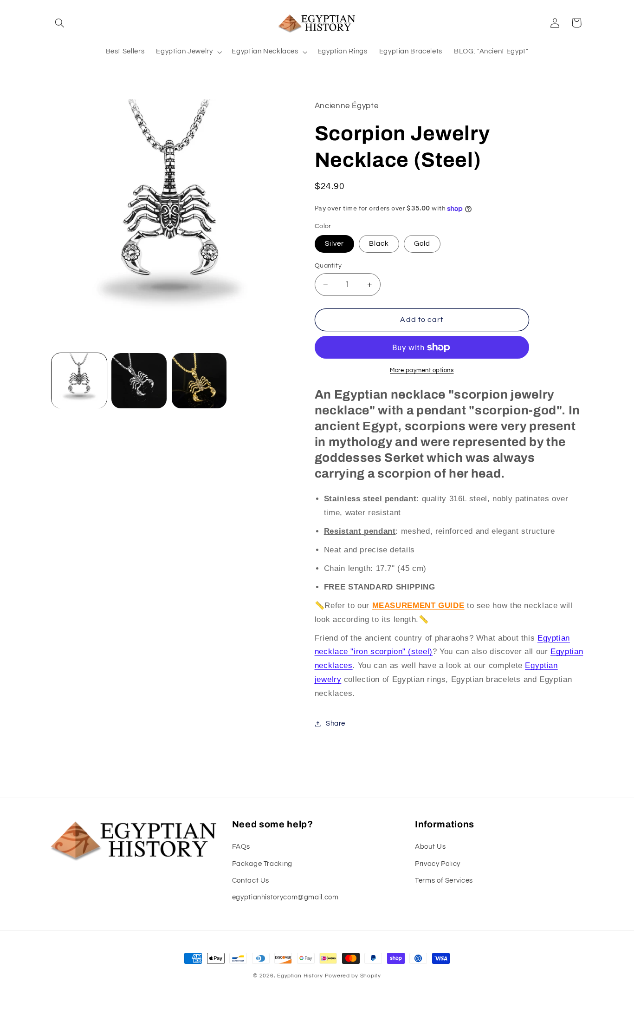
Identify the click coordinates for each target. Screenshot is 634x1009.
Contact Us (250, 880)
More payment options (422, 370)
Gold (422, 243)
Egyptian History (300, 975)
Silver (334, 243)
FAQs (241, 846)
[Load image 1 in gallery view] (79, 380)
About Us (430, 846)
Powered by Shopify (353, 975)
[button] (60, 22)
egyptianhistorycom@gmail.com (285, 897)
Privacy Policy (437, 863)
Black (379, 243)
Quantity (328, 265)
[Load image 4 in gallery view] (139, 380)
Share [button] (335, 723)
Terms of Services (444, 880)
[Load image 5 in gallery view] (199, 380)
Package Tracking (262, 863)
